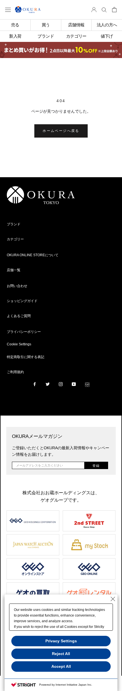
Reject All (61, 653)
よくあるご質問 (19, 316)
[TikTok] (87, 384)
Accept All (61, 666)
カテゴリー (15, 239)
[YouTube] (74, 384)
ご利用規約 (15, 372)
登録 (96, 465)
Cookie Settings (19, 344)
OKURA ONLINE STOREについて (32, 255)
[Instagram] (61, 384)
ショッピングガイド (22, 301)
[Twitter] (48, 384)
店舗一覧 (13, 270)
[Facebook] (35, 384)
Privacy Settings (61, 641)
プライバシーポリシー (24, 332)
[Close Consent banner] (112, 599)
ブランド (13, 224)
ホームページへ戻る (61, 131)
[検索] (104, 9)
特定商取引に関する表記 (25, 357)
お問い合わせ (17, 286)
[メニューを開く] (8, 9)
